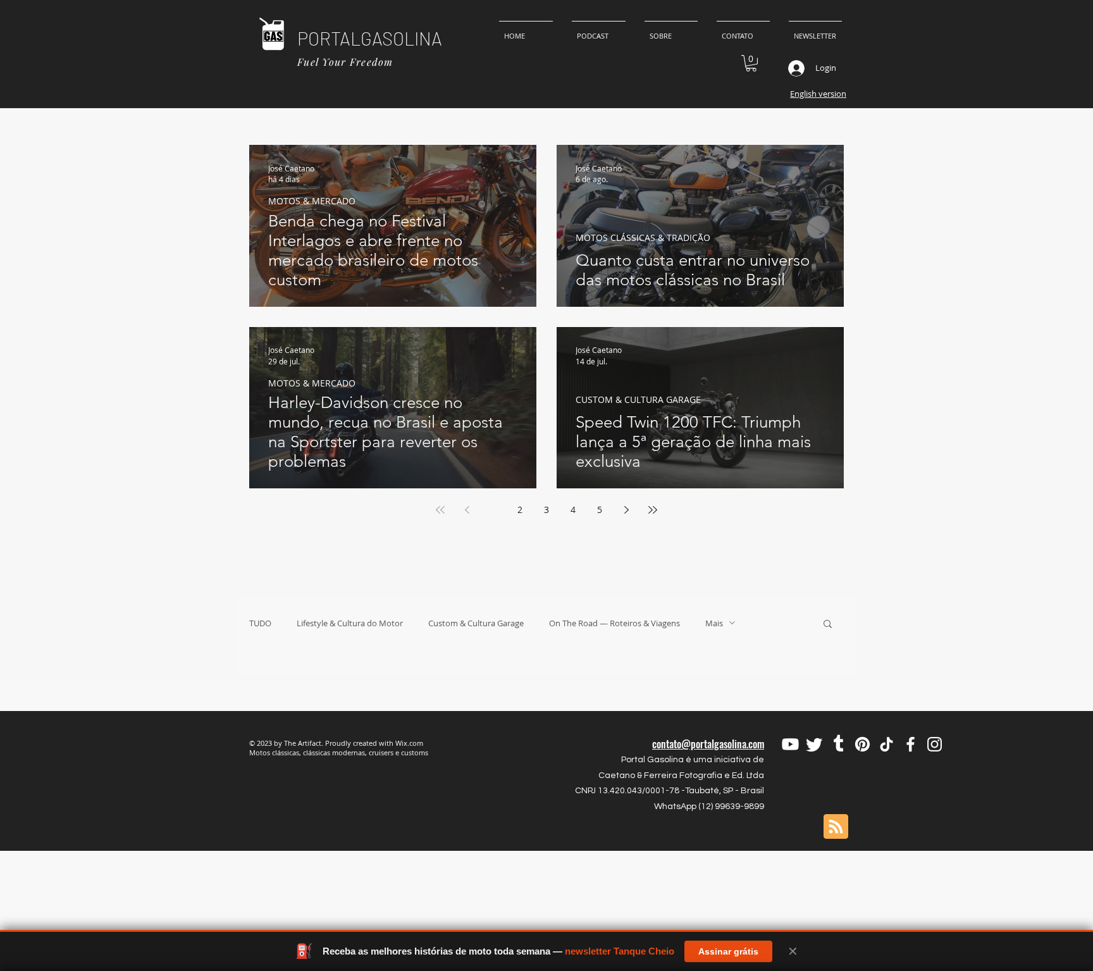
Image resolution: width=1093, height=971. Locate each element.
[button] (751, 63)
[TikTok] (886, 744)
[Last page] (652, 509)
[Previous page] (466, 509)
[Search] (843, 54)
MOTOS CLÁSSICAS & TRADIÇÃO (643, 237)
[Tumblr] (838, 744)
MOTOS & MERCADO (311, 200)
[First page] (440, 509)
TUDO (260, 623)
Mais (714, 623)
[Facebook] (910, 744)
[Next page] (626, 509)
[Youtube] (790, 744)
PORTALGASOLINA (369, 38)
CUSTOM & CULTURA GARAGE (638, 399)
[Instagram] (934, 744)
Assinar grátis (728, 951)
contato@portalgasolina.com (708, 743)
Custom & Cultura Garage (476, 623)
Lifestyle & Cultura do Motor (350, 623)
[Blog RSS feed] (836, 827)
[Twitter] (814, 744)
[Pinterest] (862, 744)
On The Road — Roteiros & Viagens (614, 623)
